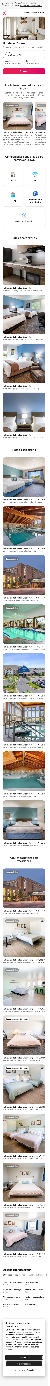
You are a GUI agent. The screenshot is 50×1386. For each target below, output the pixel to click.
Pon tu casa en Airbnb (34, 12)
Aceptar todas (24, 1357)
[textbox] (13, 63)
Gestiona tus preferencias (24, 1370)
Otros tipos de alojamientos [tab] (14, 1275)
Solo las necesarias (24, 1364)
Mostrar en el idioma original (31, 5)
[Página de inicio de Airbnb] (5, 13)
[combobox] (24, 55)
